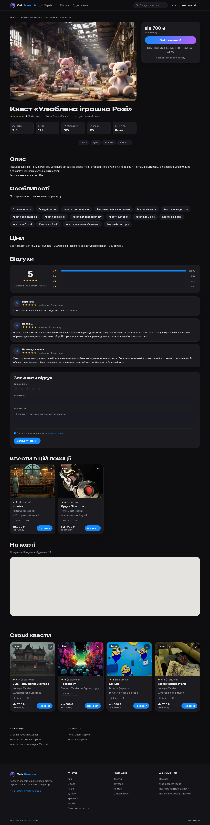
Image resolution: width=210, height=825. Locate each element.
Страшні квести (22, 209)
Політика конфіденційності (174, 788)
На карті (124, 142)
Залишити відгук (27, 440)
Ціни (95, 142)
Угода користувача (170, 783)
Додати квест (81, 5)
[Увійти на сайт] (50, 469)
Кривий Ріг (74, 798)
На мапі (118, 788)
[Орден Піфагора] (81, 481)
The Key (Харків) (70, 688)
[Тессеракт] (81, 659)
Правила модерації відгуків (175, 793)
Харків (71, 803)
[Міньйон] (129, 659)
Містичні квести (146, 209)
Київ (70, 779)
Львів (71, 788)
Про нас (163, 779)
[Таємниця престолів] (177, 659)
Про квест (44, 528)
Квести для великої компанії (82, 224)
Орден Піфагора (72, 506)
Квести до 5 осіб (22, 224)
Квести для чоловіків (25, 216)
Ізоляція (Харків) (22, 688)
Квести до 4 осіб (171, 216)
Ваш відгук (20, 408)
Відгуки (109, 142)
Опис (84, 142)
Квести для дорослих (76, 209)
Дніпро (72, 793)
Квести (64, 5)
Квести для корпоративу (87, 216)
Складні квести (47, 209)
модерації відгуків (55, 433)
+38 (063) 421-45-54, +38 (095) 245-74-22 (171, 50)
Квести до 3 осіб (145, 216)
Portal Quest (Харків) (31, 17)
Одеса (71, 783)
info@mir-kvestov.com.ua (27, 791)
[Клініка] (32, 481)
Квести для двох (118, 216)
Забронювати (169, 40)
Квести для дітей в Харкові (25, 739)
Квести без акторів (117, 224)
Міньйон (115, 683)
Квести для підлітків (176, 209)
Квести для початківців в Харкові (29, 744)
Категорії (119, 783)
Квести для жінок (55, 216)
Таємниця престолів (172, 683)
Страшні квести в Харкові (24, 734)
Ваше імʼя (19, 395)
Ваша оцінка (21, 384)
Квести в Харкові (77, 739)
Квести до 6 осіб (48, 224)
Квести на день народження (113, 209)
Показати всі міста (78, 808)
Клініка (18, 506)
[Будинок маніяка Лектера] (32, 659)
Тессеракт (68, 683)
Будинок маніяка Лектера (31, 683)
